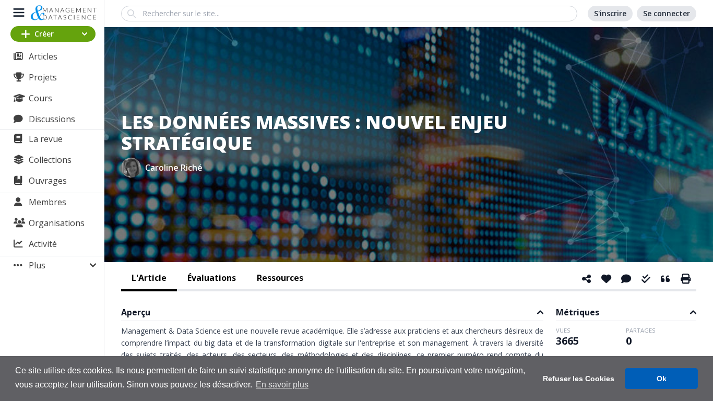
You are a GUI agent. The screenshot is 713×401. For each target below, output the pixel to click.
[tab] (149, 278)
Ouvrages (48, 180)
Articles (43, 56)
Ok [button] (662, 378)
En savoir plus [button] (282, 384)
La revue (46, 139)
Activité (43, 244)
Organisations (57, 223)
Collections (50, 160)
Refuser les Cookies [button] (578, 378)
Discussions (52, 119)
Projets (43, 77)
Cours (40, 98)
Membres (47, 202)
